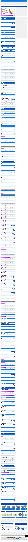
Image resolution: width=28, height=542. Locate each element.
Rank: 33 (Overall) (13, 225)
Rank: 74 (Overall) (13, 424)
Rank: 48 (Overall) (13, 351)
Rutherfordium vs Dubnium (21, 527)
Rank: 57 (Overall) (13, 374)
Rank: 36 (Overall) (13, 475)
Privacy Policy (20, 537)
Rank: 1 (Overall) (13, 27)
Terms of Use (16, 537)
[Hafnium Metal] (2, 525)
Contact (11, 537)
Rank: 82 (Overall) (13, 114)
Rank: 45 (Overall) (13, 420)
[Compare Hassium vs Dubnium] (16, 530)
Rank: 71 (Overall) (13, 458)
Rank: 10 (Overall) (13, 292)
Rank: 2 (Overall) (13, 471)
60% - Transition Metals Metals (11, 99)
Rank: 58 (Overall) (13, 454)
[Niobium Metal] (2, 527)
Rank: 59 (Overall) (13, 217)
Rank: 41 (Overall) (13, 384)
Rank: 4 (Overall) (13, 241)
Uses (8, 527)
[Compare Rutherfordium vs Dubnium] (16, 528)
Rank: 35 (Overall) (13, 233)
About (8, 537)
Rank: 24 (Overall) (13, 398)
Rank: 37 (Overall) (13, 407)
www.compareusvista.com (16, 538)
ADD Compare (27, 535)
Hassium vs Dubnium (21, 529)
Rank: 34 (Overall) (13, 221)
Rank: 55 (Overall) (13, 488)
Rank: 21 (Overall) (13, 272)
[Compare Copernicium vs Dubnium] (16, 526)
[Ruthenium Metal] (2, 529)
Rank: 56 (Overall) (13, 229)
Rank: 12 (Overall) (13, 288)
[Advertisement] (14, 3)
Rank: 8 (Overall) (13, 172)
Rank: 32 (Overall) (13, 167)
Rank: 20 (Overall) (13, 264)
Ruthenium (4, 528)
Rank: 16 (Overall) (13, 280)
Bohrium (7, 15)
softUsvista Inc (17, 539)
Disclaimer (13, 537)
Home (6, 537)
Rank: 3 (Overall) (13, 128)
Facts (7, 527)
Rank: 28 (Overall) (13, 268)
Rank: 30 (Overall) (13, 500)
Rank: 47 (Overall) (13, 479)
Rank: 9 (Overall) (13, 342)
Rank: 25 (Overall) (13, 176)
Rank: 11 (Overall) (13, 23)
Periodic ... (4, 527)
